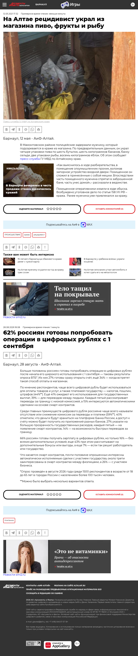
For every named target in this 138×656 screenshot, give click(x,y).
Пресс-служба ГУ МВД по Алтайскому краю (26, 121)
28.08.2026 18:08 (11, 327)
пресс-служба (30, 158)
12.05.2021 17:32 (10, 13)
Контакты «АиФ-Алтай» (38, 586)
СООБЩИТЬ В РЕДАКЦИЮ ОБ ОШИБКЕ (44, 593)
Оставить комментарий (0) (109, 209)
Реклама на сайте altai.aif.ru (69, 586)
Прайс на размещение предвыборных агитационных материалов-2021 (63, 589)
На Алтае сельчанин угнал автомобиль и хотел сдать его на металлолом (105, 271)
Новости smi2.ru (14, 317)
